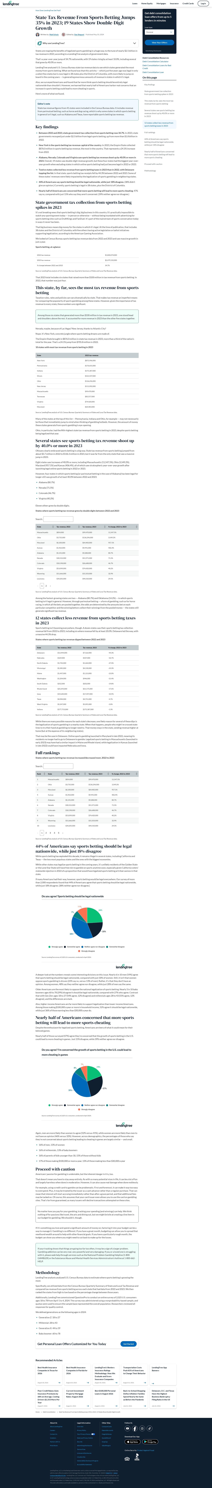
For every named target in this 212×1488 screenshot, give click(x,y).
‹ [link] (37, 586)
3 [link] (50, 833)
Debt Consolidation (49, 1412)
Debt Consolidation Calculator (155, 61)
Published (95, 34)
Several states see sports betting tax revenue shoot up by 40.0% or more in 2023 (159, 113)
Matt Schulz (54, 34)
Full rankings (149, 132)
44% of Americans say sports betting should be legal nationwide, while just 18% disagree (159, 142)
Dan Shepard (79, 34)
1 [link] (42, 586)
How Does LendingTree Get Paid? (48, 10)
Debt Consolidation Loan (153, 72)
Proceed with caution (153, 164)
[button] (53, 526)
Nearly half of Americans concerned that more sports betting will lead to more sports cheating (159, 154)
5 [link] (58, 833)
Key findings (149, 84)
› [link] (50, 586)
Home (38, 1412)
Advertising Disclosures (153, 51)
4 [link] (54, 833)
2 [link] (46, 586)
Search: (39, 519)
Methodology (150, 170)
